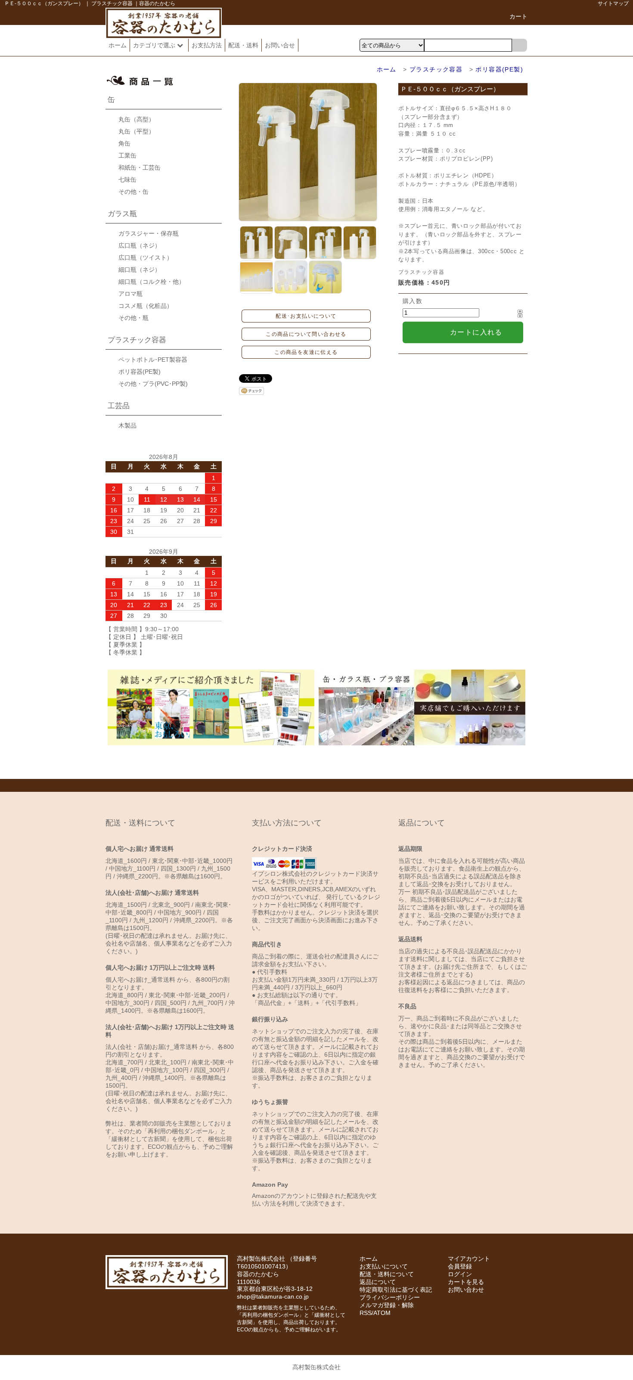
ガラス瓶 (122, 214)
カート (518, 16)
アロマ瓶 (130, 293)
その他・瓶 (133, 317)
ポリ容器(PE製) (499, 69)
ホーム (118, 45)
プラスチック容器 (436, 69)
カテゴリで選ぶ (155, 45)
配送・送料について (387, 1274)
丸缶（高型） (136, 119)
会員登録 (460, 1266)
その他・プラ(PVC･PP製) (153, 383)
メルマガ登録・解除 (387, 1305)
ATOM (382, 1312)
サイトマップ (613, 3)
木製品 (127, 425)
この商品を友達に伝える (306, 352)
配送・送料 (243, 45)
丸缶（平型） (136, 131)
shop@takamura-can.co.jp (273, 1296)
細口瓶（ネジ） (139, 269)
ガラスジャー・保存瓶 (148, 233)
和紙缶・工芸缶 (139, 167)
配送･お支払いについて (306, 316)
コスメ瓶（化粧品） (145, 305)
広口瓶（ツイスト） (145, 257)
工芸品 (119, 406)
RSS (366, 1312)
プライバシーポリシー (390, 1297)
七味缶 (127, 179)
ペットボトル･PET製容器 (152, 359)
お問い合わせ (466, 1289)
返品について (378, 1281)
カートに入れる (476, 332)
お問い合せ (280, 45)
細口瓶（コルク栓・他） (151, 281)
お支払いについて (384, 1266)
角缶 (124, 143)
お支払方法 (207, 45)
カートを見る (466, 1281)
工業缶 (127, 155)
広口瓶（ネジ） (139, 245)
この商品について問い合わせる (306, 334)
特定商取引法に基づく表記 (396, 1289)
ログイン (460, 1274)
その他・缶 (133, 191)
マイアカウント (469, 1258)
